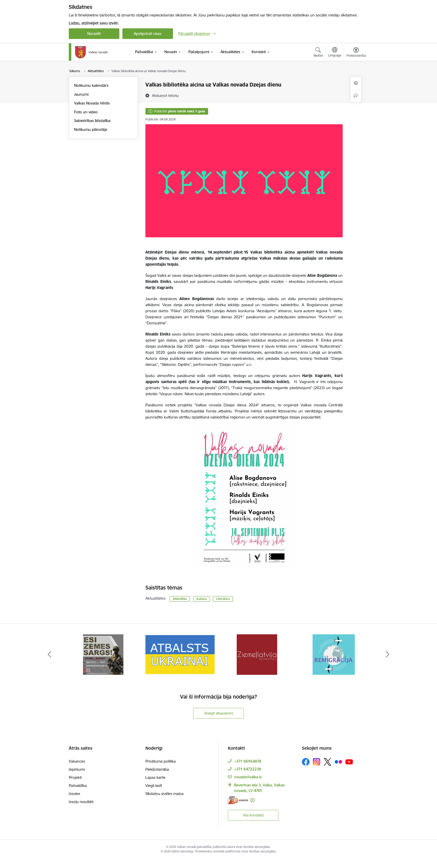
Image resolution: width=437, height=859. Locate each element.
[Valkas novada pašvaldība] (91, 52)
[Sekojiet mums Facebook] (306, 762)
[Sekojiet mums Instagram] (316, 761)
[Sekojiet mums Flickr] (338, 762)
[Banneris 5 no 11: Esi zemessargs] (103, 654)
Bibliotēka (180, 599)
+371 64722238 (247, 769)
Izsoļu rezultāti (81, 801)
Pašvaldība (78, 785)
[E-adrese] (238, 800)
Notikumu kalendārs (91, 85)
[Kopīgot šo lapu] (356, 96)
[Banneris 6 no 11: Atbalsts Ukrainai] (180, 654)
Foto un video (86, 112)
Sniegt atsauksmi (218, 713)
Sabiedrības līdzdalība (92, 120)
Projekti (75, 777)
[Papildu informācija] (252, 800)
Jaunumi (81, 94)
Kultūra (201, 599)
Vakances (77, 761)
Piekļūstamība (157, 769)
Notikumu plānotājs (90, 129)
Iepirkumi (77, 769)
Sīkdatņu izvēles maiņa (164, 793)
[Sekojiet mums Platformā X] (327, 762)
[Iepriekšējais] (49, 654)
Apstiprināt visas (147, 33)
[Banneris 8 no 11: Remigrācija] (334, 654)
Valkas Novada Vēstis (92, 103)
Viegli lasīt (153, 785)
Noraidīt (94, 33)
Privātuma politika (160, 761)
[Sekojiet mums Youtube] (349, 762)
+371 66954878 (247, 761)
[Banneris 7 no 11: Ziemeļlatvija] (257, 654)
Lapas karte (155, 777)
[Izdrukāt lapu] (356, 83)
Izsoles (74, 793)
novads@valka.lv (248, 776)
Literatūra (223, 599)
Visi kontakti (253, 815)
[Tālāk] (387, 654)
